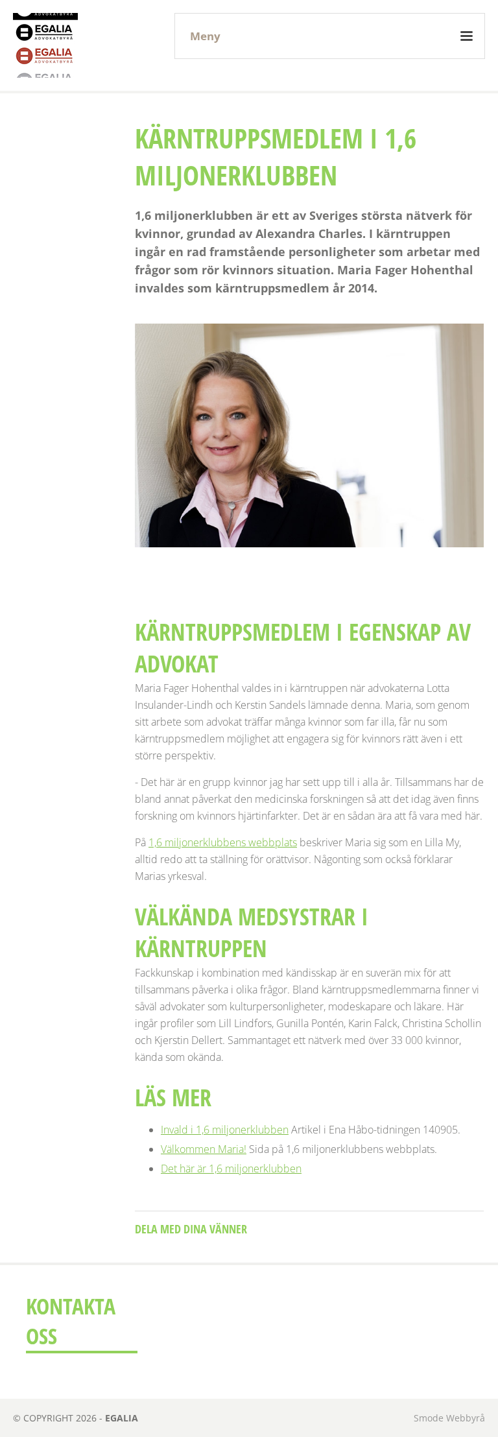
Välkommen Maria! (203, 1149)
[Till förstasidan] (45, 45)
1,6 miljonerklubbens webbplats (222, 842)
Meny (205, 36)
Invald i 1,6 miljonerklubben (225, 1129)
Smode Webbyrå (449, 1418)
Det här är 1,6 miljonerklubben (231, 1168)
